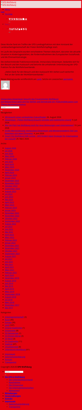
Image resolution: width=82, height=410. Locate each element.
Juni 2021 (9, 261)
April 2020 (9, 275)
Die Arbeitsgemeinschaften (21, 387)
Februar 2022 (11, 240)
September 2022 (12, 221)
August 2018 (10, 297)
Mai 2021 (9, 264)
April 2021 (9, 267)
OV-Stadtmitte (11, 341)
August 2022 (10, 224)
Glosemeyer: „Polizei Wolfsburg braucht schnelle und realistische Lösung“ (38, 119)
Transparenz (10, 362)
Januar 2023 (10, 210)
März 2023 (9, 205)
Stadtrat (8, 344)
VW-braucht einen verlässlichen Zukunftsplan (25, 117)
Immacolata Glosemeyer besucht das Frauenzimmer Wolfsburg (29, 99)
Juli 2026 (8, 150)
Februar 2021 (11, 272)
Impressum (10, 354)
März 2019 (9, 291)
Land (2, 12)
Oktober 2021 (11, 251)
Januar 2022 (10, 242)
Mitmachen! (14, 390)
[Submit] (9, 32)
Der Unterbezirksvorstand (21, 379)
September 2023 (12, 188)
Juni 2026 (9, 153)
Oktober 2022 (11, 218)
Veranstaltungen (13, 396)
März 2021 (9, 270)
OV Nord (8, 338)
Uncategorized (11, 346)
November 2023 (12, 183)
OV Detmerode (11, 333)
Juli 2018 (8, 299)
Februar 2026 (11, 159)
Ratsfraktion (14, 382)
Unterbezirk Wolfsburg (15, 349)
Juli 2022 (8, 226)
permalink (68, 79)
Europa (8, 322)
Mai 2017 (9, 307)
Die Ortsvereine (16, 385)
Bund (7, 319)
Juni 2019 (9, 283)
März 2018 (9, 302)
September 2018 (12, 294)
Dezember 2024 (12, 169)
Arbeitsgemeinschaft (14, 317)
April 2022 (9, 234)
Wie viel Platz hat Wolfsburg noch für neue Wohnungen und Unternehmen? (39, 125)
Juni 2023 (9, 196)
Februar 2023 (11, 207)
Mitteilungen (11, 393)
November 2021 (12, 248)
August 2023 (10, 191)
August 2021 (10, 256)
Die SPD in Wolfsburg (15, 377)
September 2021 (12, 253)
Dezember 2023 (12, 180)
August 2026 (10, 148)
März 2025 (9, 167)
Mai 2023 (9, 199)
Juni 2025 (9, 161)
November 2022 (12, 215)
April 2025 (9, 164)
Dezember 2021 (12, 245)
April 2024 (9, 172)
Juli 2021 (8, 259)
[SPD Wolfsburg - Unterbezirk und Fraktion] (8, 3)
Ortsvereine (10, 330)
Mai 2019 (9, 286)
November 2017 (12, 305)
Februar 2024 (11, 175)
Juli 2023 (8, 194)
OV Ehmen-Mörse (13, 336)
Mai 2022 (9, 232)
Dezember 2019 (12, 278)
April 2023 (9, 202)
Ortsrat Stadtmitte (13, 327)
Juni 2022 (9, 229)
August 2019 (10, 280)
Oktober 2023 (11, 186)
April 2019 (9, 289)
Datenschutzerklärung (15, 356)
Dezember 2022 (12, 213)
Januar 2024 (10, 178)
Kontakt (8, 359)
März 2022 (9, 237)
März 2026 (9, 156)
